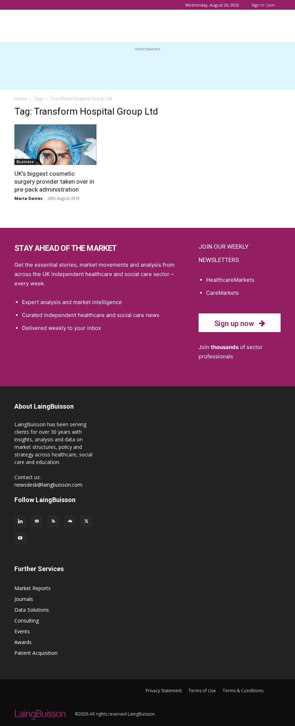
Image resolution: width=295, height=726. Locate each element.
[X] (86, 521)
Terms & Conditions (243, 691)
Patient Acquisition (36, 652)
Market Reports (32, 588)
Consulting (26, 620)
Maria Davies (28, 198)
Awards (23, 642)
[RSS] (53, 521)
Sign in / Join (263, 5)
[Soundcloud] (70, 521)
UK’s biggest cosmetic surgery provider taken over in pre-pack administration (54, 181)
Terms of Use (202, 691)
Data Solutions (31, 609)
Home (20, 99)
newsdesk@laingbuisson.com (48, 484)
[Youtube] (20, 538)
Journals (23, 599)
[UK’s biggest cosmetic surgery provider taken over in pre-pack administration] (55, 144)
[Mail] (36, 521)
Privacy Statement (164, 691)
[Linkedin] (20, 521)
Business (25, 161)
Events (22, 631)
